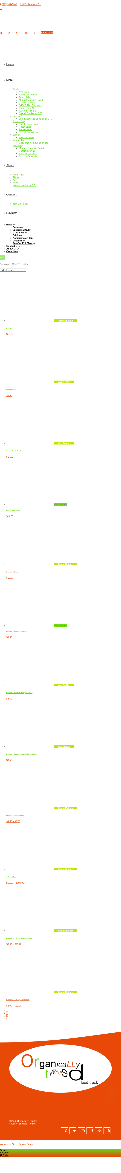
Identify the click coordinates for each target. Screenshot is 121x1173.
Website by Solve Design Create (16, 1144)
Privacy (13, 1123)
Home (4, 438)
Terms (32, 1123)
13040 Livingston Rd (30, 4)
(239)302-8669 (9, 4)
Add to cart (64, 685)
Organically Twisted (27, 1121)
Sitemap (23, 1123)
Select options (65, 564)
